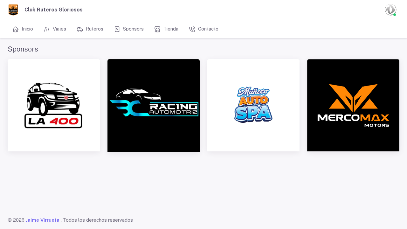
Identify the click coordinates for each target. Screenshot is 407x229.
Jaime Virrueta (42, 220)
